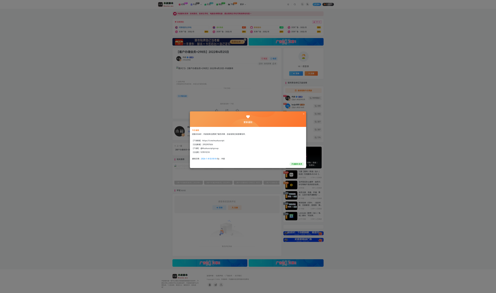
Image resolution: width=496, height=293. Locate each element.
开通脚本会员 (296, 164)
